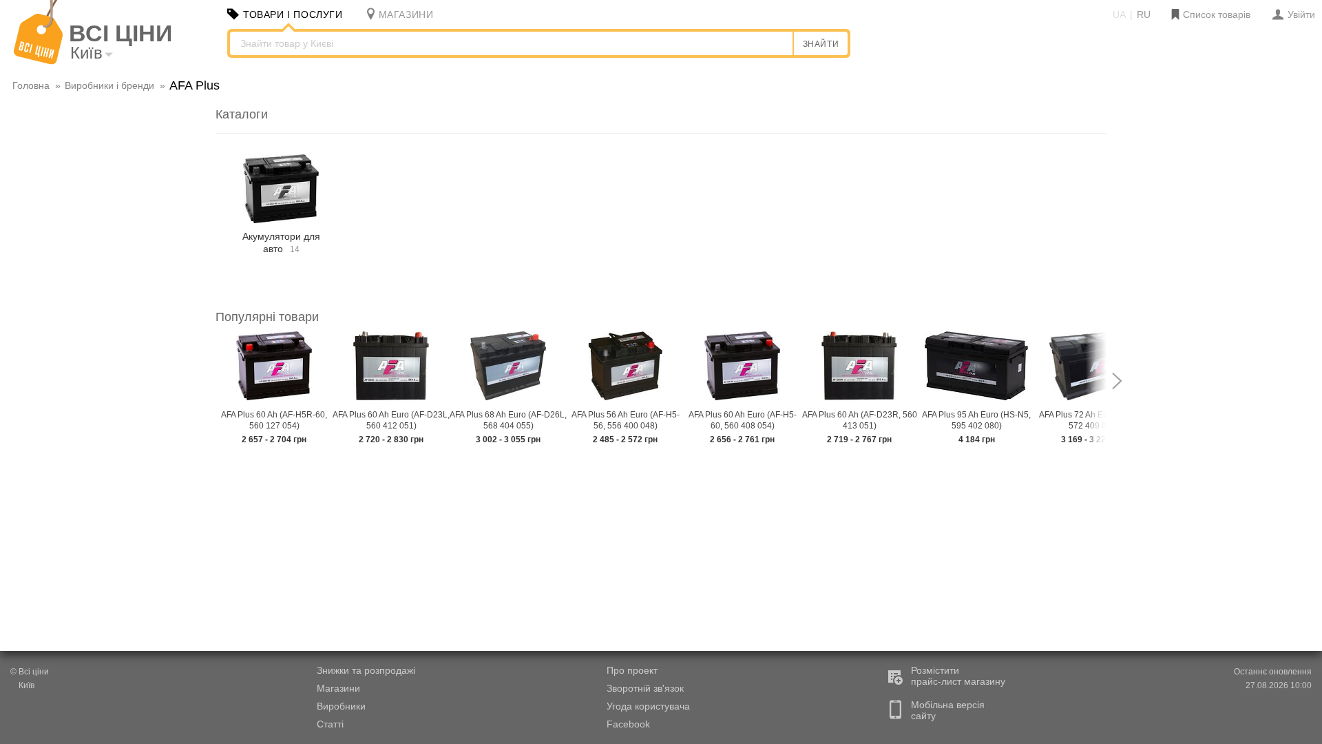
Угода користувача (648, 706)
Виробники (341, 706)
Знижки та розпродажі (366, 670)
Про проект (632, 670)
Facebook (628, 724)
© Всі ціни (29, 671)
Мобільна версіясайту (948, 710)
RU (1144, 14)
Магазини (338, 688)
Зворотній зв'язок (645, 688)
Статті (330, 724)
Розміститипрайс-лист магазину (958, 676)
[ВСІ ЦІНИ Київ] (38, 61)
